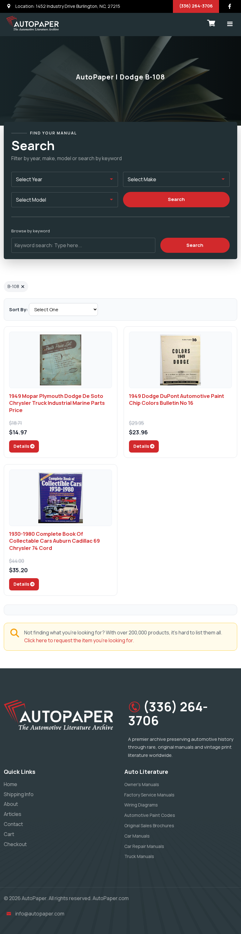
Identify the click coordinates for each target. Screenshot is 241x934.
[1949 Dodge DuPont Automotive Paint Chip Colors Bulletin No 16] (180, 359)
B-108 (13, 286)
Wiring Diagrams (141, 805)
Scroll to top (14, 468)
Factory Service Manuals (149, 795)
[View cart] (211, 23)
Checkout (15, 844)
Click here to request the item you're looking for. (79, 640)
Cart (9, 834)
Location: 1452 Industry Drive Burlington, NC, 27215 (67, 6)
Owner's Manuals (141, 784)
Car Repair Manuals (144, 846)
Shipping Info (19, 794)
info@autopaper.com (39, 913)
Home (10, 784)
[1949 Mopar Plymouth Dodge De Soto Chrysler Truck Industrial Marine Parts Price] (60, 359)
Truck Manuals (139, 856)
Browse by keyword (30, 231)
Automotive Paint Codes (149, 815)
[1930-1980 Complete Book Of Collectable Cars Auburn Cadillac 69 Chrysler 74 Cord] (60, 497)
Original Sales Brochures (149, 825)
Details (21, 446)
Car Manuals (137, 836)
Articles (12, 814)
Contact (13, 824)
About (11, 804)
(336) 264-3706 (196, 6)
